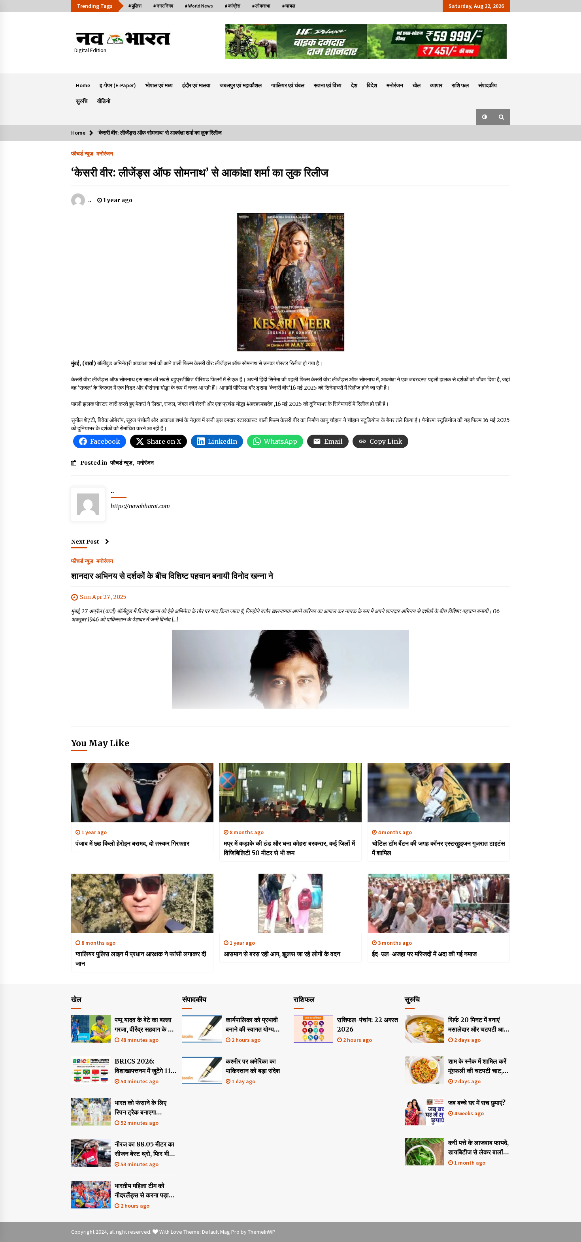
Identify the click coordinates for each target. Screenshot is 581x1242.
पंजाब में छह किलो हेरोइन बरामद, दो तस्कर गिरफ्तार (132, 843)
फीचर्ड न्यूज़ (82, 153)
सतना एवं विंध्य (327, 85)
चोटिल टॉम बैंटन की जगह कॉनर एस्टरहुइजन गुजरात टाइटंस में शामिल (438, 848)
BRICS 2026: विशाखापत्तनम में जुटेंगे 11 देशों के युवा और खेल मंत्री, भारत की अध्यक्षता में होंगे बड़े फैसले (144, 1066)
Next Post (85, 541)
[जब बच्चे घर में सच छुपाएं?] (424, 1112)
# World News (199, 6)
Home (83, 85)
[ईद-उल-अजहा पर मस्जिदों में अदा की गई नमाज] (439, 903)
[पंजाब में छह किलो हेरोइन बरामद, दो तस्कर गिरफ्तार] (142, 792)
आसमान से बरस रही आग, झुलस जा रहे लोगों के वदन (282, 954)
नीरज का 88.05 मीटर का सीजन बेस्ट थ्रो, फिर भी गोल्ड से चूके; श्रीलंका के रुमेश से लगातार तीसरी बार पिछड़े (145, 1149)
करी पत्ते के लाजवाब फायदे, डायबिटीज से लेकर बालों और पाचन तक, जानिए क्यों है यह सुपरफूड (478, 1148)
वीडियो (103, 101)
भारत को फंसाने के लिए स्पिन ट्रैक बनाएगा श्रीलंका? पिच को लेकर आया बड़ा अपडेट (141, 1108)
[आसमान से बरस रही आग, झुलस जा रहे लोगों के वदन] (290, 903)
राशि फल (460, 85)
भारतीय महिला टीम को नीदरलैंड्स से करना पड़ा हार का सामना (142, 1191)
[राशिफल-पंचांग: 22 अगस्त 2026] (313, 1029)
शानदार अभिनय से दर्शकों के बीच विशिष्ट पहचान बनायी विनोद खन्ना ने (172, 575)
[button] (484, 117)
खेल (417, 85)
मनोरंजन (395, 85)
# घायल (288, 6)
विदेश (372, 85)
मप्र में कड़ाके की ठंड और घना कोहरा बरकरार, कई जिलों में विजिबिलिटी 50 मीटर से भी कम (289, 848)
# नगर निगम (163, 6)
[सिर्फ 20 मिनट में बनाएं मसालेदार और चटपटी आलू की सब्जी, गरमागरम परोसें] (424, 1029)
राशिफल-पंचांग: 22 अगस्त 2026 (367, 1024)
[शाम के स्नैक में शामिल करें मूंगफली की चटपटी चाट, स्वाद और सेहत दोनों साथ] (424, 1070)
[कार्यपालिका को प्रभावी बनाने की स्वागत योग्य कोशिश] (202, 1029)
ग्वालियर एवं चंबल (287, 85)
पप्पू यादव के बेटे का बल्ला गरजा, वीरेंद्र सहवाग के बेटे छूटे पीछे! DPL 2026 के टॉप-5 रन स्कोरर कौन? (145, 1025)
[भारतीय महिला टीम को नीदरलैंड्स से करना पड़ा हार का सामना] (91, 1194)
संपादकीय (487, 85)
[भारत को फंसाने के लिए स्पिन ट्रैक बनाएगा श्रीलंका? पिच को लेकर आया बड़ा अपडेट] (91, 1112)
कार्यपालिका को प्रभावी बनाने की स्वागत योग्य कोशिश (252, 1025)
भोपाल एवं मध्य (159, 85)
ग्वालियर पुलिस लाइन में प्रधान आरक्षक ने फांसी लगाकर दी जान (140, 958)
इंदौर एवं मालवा (196, 85)
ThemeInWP (261, 1231)
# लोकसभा (261, 6)
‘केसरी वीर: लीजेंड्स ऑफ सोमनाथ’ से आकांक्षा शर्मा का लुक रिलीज (199, 172)
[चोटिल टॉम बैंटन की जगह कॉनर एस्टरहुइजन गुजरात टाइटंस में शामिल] (439, 792)
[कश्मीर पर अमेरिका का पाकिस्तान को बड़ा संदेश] (202, 1070)
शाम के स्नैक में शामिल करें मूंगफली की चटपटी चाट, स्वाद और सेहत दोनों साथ (477, 1066)
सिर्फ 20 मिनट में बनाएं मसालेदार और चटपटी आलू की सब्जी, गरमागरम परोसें (478, 1025)
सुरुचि (82, 101)
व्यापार (436, 85)
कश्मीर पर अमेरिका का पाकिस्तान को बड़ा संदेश (253, 1066)
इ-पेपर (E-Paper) (118, 85)
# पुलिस (134, 6)
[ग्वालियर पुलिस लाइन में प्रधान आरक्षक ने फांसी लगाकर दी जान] (142, 903)
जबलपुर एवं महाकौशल (241, 85)
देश (354, 85)
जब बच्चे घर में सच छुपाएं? (477, 1103)
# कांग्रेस (232, 6)
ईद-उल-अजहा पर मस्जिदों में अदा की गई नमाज (424, 954)
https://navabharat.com (140, 506)
